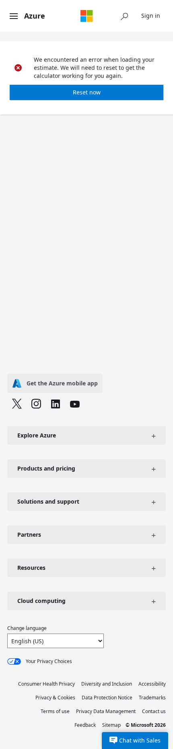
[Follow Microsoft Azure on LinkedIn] (55, 405)
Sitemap (111, 725)
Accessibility (152, 683)
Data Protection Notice (107, 697)
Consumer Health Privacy (46, 683)
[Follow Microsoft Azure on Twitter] (17, 405)
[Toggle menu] (14, 16)
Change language (27, 628)
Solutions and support (48, 501)
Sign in (150, 15)
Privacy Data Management (106, 711)
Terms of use (55, 711)
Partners (29, 534)
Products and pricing (46, 468)
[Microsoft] (86, 15)
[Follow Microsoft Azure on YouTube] (75, 405)
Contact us (154, 711)
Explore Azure (36, 435)
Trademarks (152, 697)
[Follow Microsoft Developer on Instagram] (36, 405)
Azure (34, 16)
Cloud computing (41, 601)
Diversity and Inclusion (106, 683)
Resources (31, 567)
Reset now (87, 92)
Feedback (85, 725)
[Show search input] (124, 16)
